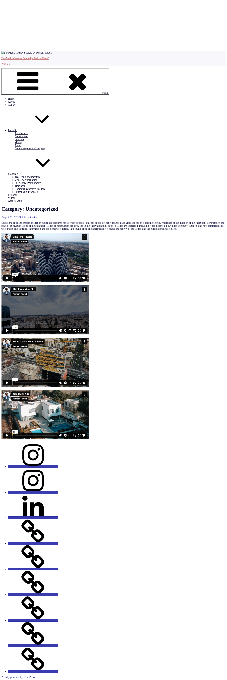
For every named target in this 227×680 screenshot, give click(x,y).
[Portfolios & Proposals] (33, 594)
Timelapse (20, 185)
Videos (11, 197)
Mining (18, 142)
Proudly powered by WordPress (18, 677)
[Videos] (33, 620)
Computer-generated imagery (30, 148)
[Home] (33, 569)
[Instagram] (33, 466)
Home (11, 98)
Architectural (21, 133)
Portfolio (12, 130)
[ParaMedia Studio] (33, 492)
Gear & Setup (15, 200)
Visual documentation (26, 179)
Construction (21, 136)
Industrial (19, 139)
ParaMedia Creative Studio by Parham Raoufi (25, 58)
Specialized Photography (28, 182)
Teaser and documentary (27, 176)
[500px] (33, 543)
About (11, 101)
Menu (105, 93)
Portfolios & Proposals (26, 191)
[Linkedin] (33, 517)
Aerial (18, 145)
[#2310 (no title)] (33, 645)
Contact (12, 104)
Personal (12, 194)
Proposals (13, 173)
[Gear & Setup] (33, 671)
